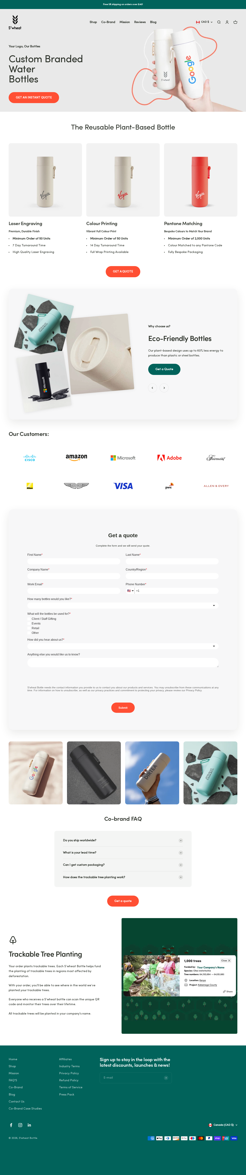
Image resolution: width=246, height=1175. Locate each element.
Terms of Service (70, 1087)
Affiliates (65, 1059)
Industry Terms (69, 1066)
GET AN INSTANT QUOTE (34, 97)
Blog (153, 22)
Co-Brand (108, 22)
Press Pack (66, 1094)
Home (13, 1059)
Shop (93, 22)
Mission (125, 22)
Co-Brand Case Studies (25, 1108)
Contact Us (16, 1101)
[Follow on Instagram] (20, 1125)
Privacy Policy (69, 1073)
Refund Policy (69, 1080)
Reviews (140, 22)
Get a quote (123, 901)
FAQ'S (13, 1080)
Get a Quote (164, 369)
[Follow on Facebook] (11, 1125)
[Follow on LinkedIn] (29, 1125)
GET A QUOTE (123, 271)
